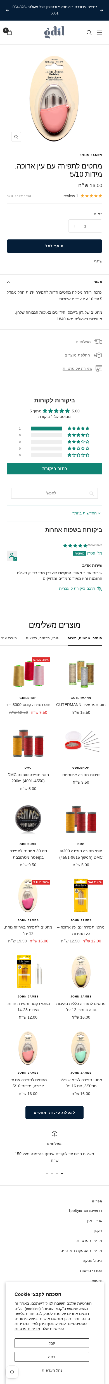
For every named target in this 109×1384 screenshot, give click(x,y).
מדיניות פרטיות (27, 1328)
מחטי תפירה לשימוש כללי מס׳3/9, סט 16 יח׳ (81, 1083)
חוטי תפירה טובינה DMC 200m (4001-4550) (28, 778)
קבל (52, 1343)
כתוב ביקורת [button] (54, 468)
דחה (51, 1357)
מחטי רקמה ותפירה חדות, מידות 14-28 (28, 1006)
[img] (75, 545)
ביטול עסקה (92, 1260)
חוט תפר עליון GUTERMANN (81, 704)
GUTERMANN (81, 697)
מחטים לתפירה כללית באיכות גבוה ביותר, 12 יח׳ (81, 1006)
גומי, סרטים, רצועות (42, 638)
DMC (28, 767)
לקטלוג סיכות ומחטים (54, 1113)
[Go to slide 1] (62, 1173)
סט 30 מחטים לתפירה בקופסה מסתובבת (28, 854)
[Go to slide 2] (57, 1173)
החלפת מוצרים (77, 355)
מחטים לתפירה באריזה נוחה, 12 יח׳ (28, 930)
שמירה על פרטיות (77, 368)
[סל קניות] (9, 32)
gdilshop (28, 697)
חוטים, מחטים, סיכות (85, 638)
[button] (79, 428)
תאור (98, 282)
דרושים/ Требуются (85, 1210)
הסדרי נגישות (91, 1270)
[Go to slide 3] (52, 1173)
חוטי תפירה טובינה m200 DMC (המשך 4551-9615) (81, 854)
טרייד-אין (94, 1220)
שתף (98, 261)
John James (91, 155)
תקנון (98, 1230)
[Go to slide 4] (47, 1173)
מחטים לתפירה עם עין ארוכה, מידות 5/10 (28, 1083)
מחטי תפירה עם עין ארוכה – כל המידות (81, 930)
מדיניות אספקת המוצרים (81, 1250)
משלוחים (83, 342)
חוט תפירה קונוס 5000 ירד (28, 704)
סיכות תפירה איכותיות (80, 775)
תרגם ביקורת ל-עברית (77, 588)
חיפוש (97, 1280)
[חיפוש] (89, 32)
